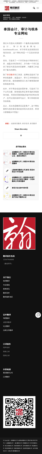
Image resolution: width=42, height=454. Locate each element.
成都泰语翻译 (16, 123)
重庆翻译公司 (8, 373)
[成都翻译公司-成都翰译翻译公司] (17, 8)
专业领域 (6, 285)
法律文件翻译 (8, 330)
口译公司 (10, 451)
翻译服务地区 (8, 297)
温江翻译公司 (18, 443)
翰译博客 (6, 15)
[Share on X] (21, 135)
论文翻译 (6, 326)
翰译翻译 (6, 281)
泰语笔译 (25, 123)
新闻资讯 (6, 289)
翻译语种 (6, 293)
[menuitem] (33, 8)
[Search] (33, 8)
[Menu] (38, 8)
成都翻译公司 (7, 1)
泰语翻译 (10, 75)
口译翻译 (6, 377)
